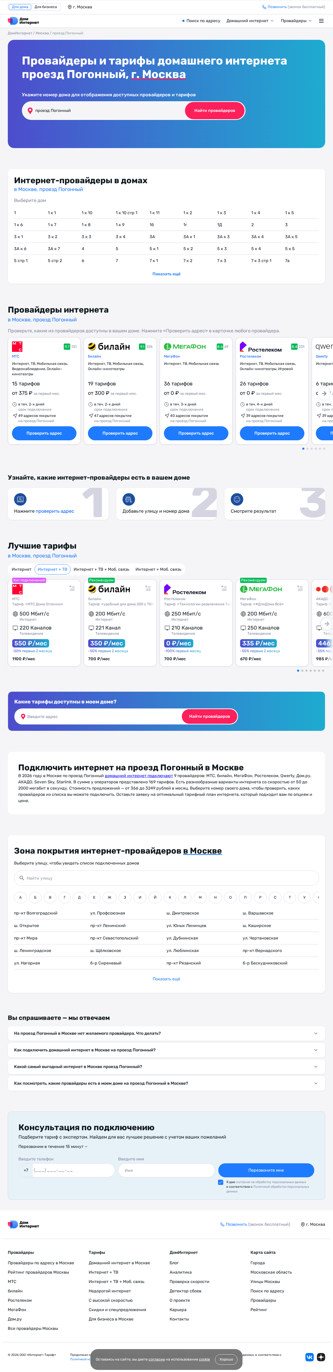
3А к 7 (54, 248)
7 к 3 (221, 260)
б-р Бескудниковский (265, 963)
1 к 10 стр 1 (126, 212)
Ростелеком (250, 356)
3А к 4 (257, 236)
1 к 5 (289, 212)
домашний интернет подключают (139, 775)
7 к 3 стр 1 (261, 260)
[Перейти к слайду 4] (316, 449)
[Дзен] (321, 1357)
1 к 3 (221, 212)
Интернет (21, 569)
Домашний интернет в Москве (119, 1262)
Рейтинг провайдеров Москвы (38, 1272)
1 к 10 (87, 212)
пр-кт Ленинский (108, 925)
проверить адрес (55, 511)
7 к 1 (154, 260)
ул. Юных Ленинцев (186, 925)
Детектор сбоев (185, 1290)
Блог (174, 1262)
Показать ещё (166, 273)
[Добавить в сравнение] (72, 588)
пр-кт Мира (25, 938)
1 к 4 (255, 212)
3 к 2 (52, 236)
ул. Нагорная (27, 963)
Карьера (178, 1309)
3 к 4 (120, 236)
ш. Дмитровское (182, 913)
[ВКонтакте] (309, 1357)
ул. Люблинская (182, 950)
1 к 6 (18, 224)
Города (258, 1262)
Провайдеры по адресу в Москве (41, 1262)
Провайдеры (293, 20)
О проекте (180, 1300)
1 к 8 (86, 224)
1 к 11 (154, 212)
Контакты (179, 1319)
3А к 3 (223, 236)
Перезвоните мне (266, 1170)
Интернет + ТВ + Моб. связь (101, 569)
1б (152, 224)
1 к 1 (52, 212)
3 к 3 (86, 236)
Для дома (20, 7)
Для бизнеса (46, 7)
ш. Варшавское (258, 913)
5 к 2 (188, 248)
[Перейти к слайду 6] (324, 449)
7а (287, 260)
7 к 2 (187, 260)
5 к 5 (290, 248)
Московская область (271, 1272)
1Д (219, 224)
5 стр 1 (21, 260)
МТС (15, 356)
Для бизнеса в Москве (111, 1319)
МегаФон (172, 356)
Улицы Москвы (265, 1281)
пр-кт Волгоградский (35, 913)
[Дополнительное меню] (322, 21)
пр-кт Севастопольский (114, 938)
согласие (157, 1359)
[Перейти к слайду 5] (320, 449)
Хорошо (226, 1359)
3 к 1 (18, 236)
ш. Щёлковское (105, 950)
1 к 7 (52, 224)
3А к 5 (291, 236)
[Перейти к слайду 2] (307, 449)
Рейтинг (259, 1309)
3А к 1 (189, 236)
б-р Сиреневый (105, 963)
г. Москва (158, 74)
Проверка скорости (189, 1281)
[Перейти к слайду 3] (312, 449)
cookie (204, 1359)
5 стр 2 (55, 260)
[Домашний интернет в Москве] (23, 21)
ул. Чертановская (260, 938)
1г (185, 224)
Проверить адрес (44, 433)
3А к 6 (20, 248)
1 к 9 (120, 224)
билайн (94, 356)
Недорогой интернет (110, 1290)
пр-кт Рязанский (183, 963)
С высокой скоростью (111, 1300)
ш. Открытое (26, 925)
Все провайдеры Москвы (33, 1328)
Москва (42, 33)
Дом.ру (15, 1319)
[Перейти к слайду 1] (303, 449)
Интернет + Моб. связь (158, 569)
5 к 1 (154, 248)
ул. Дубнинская (182, 938)
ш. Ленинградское (32, 950)
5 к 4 (256, 248)
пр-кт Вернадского (262, 950)
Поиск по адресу (203, 20)
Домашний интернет (247, 20)
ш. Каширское (257, 925)
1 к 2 (187, 212)
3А (152, 236)
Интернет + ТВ (52, 569)
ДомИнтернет (20, 33)
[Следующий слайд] (324, 393)
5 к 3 (222, 248)
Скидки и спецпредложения (117, 1309)
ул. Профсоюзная (107, 913)
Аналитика (181, 1272)
